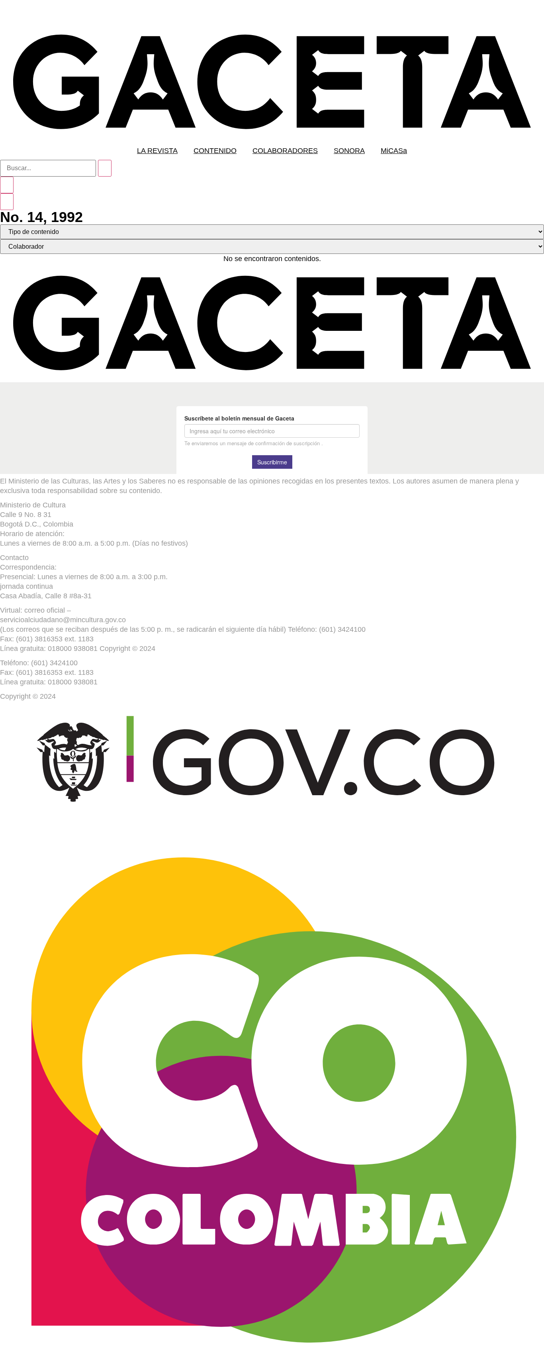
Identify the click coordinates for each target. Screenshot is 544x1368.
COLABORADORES (285, 151)
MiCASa (394, 151)
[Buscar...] (48, 168)
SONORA (349, 151)
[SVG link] (272, 82)
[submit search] (105, 168)
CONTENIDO (215, 151)
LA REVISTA (157, 151)
